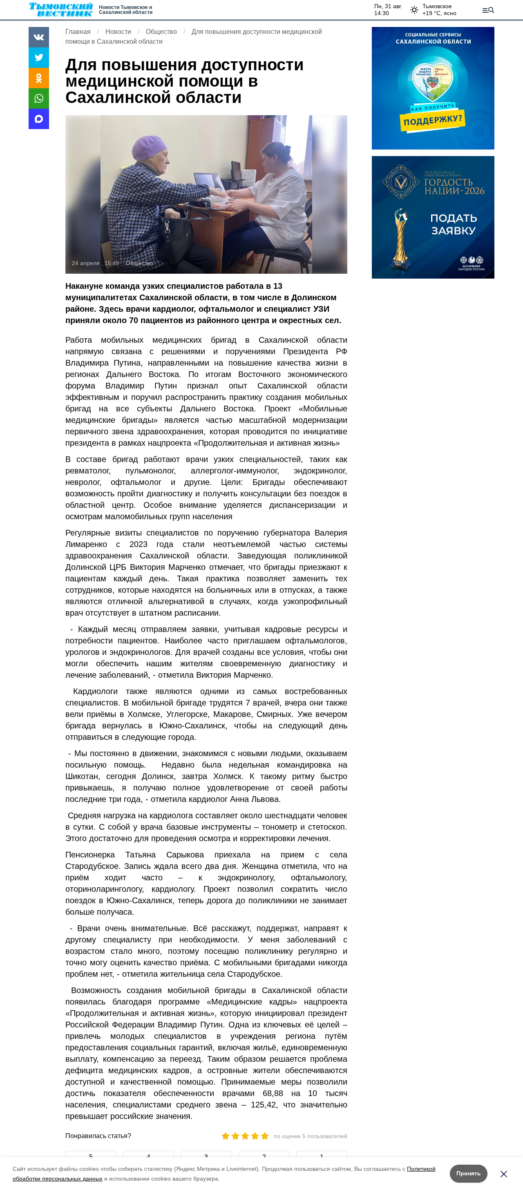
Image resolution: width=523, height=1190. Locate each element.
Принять (468, 1173)
